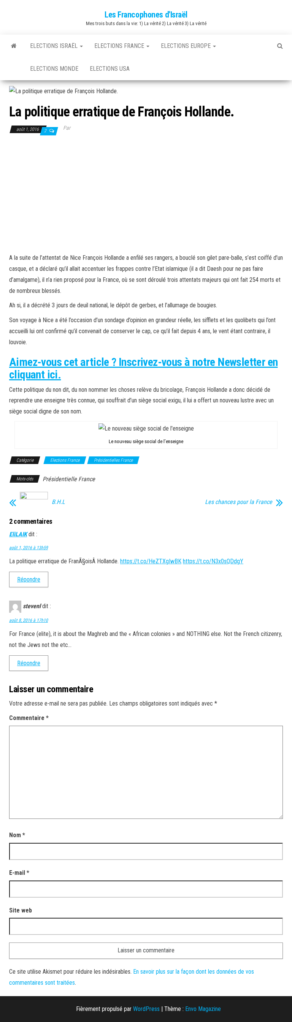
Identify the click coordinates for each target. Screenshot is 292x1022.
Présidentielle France (69, 479)
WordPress (146, 1008)
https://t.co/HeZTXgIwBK (150, 561)
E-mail (19, 872)
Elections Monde (54, 68)
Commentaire (29, 718)
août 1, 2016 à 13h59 (28, 547)
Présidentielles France (113, 460)
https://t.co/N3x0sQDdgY (213, 561)
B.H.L (58, 502)
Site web (20, 910)
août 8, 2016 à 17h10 (28, 620)
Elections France (120, 45)
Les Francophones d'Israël (146, 14)
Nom (17, 835)
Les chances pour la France (238, 502)
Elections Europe (186, 45)
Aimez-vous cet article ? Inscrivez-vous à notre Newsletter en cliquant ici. (143, 368)
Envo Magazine (203, 1008)
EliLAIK (18, 534)
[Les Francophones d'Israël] (13, 46)
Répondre (28, 579)
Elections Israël (54, 45)
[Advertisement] (146, 193)
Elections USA (110, 68)
